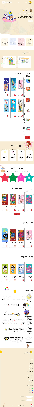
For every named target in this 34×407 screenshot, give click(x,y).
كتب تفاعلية (13, 154)
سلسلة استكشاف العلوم (18, 58)
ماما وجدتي (24, 128)
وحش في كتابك (14, 277)
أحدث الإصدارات (29, 154)
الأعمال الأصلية (30, 370)
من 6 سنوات (13, 177)
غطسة (24, 79)
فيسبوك (30, 390)
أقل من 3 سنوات (29, 177)
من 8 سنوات (4, 177)
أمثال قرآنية (13, 207)
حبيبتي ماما (24, 118)
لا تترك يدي (24, 109)
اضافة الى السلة (17, 65)
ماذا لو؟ (14, 92)
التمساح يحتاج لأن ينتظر (23, 89)
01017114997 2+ (22, 396)
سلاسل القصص (5, 154)
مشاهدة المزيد (28, 137)
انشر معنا (30, 366)
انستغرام (30, 392)
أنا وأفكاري (21, 113)
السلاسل (31, 365)
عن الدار (30, 21)
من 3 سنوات (21, 177)
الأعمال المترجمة (29, 371)
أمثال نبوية (5, 207)
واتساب (30, 388)
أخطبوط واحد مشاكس (29, 207)
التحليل (7, 113)
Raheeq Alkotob (12, 405)
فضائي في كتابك (5, 277)
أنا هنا (21, 92)
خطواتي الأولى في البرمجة (3, 58)
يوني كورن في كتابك (21, 277)
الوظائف (31, 363)
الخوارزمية (14, 113)
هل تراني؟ (6, 92)
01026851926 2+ (22, 400)
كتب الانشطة (21, 154)
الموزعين (31, 368)
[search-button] (18, 2)
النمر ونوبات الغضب (23, 100)
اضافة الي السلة (22, 95)
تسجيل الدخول (8, 2)
